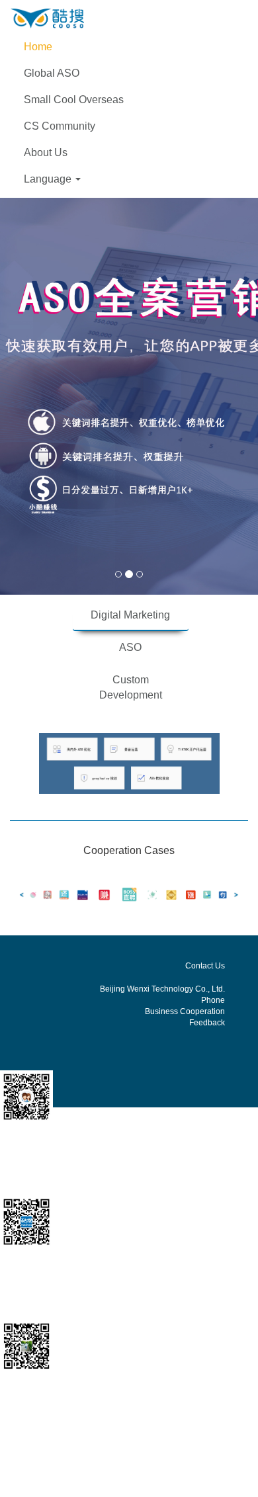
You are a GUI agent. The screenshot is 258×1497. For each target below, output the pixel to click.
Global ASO (51, 73)
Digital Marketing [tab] (130, 614)
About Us (45, 152)
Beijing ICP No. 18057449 (149, 1464)
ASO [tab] (130, 647)
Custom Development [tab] (130, 687)
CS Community (59, 126)
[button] (129, 179)
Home (38, 46)
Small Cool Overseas (74, 99)
